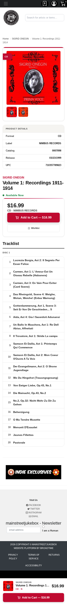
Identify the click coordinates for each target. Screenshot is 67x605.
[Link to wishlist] (44, 4)
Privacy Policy (13, 557)
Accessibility (33, 565)
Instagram (35, 512)
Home (6, 38)
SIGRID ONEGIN (20, 38)
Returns (54, 555)
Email (34, 516)
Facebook (34, 505)
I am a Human (50, 530)
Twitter (35, 509)
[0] (63, 4)
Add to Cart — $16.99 (36, 217)
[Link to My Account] (54, 4)
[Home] (11, 17)
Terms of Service (33, 557)
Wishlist (35, 228)
